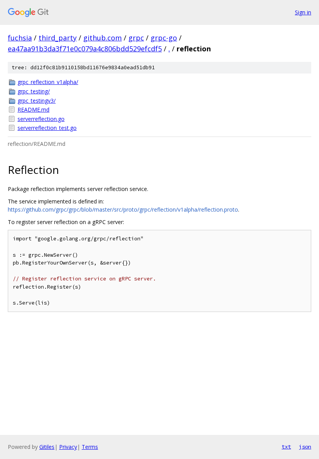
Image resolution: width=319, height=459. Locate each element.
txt (286, 446)
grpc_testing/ (34, 91)
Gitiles (46, 446)
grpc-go (164, 37)
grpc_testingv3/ (37, 100)
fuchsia (20, 37)
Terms (90, 446)
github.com (102, 37)
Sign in (303, 12)
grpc (136, 37)
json (305, 446)
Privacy (68, 446)
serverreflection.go (41, 119)
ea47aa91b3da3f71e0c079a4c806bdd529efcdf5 (85, 48)
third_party (58, 37)
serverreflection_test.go (47, 127)
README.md (33, 109)
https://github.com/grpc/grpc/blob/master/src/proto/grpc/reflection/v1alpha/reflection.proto (123, 209)
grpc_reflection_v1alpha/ (48, 82)
